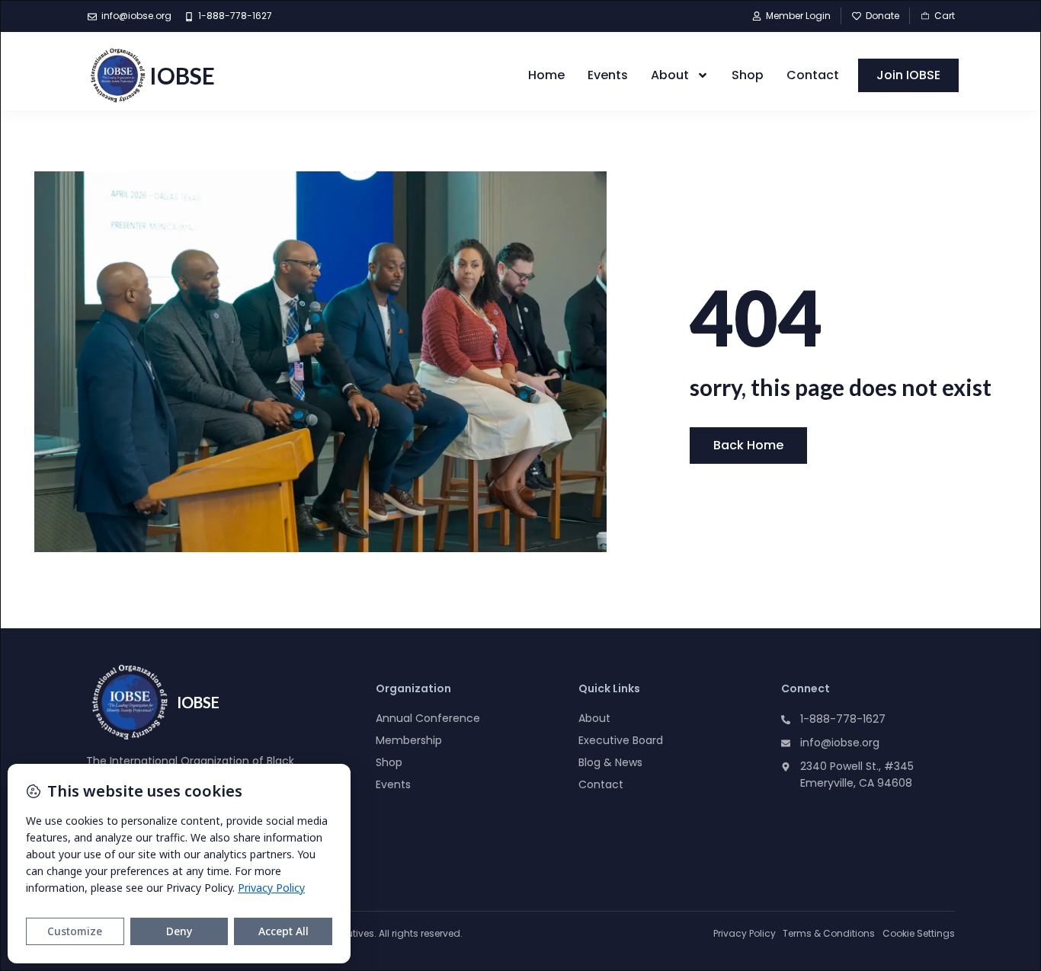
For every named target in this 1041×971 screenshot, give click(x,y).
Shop (748, 75)
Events (608, 75)
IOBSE (182, 75)
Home (546, 75)
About (670, 75)
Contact (812, 75)
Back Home (748, 445)
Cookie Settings (918, 933)
